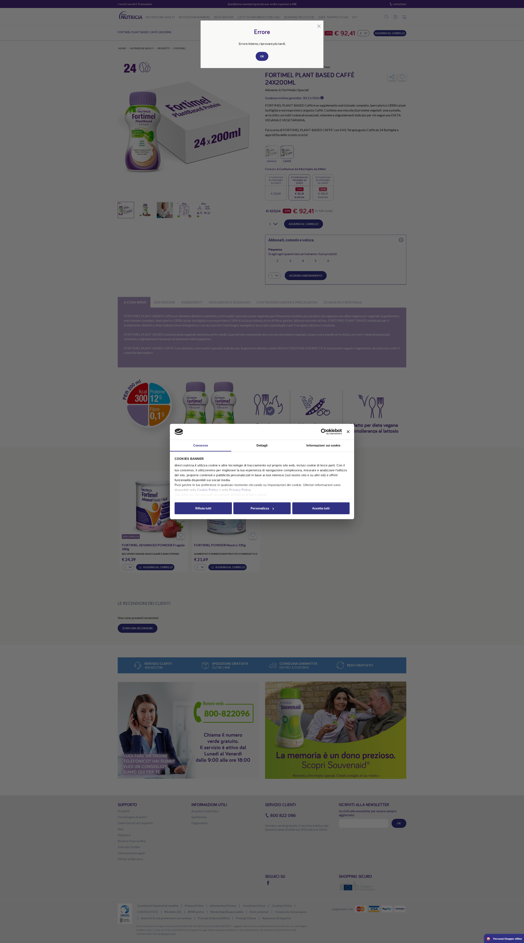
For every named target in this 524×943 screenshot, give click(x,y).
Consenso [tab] (200, 445)
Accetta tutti (321, 508)
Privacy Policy (240, 489)
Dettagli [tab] (262, 445)
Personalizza (260, 508)
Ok (262, 56)
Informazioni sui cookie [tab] (323, 445)
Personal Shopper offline (507, 938)
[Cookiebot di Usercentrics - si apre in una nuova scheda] (324, 432)
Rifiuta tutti (203, 508)
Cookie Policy (207, 489)
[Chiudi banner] (348, 431)
